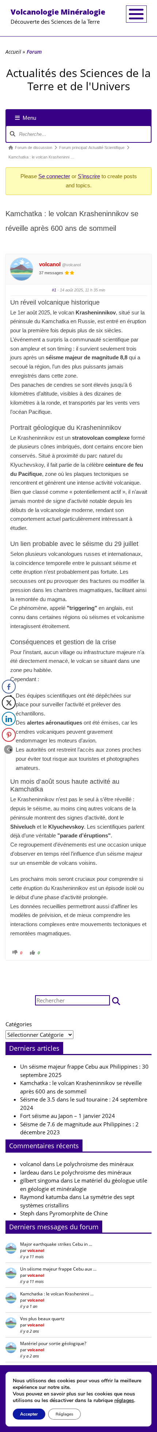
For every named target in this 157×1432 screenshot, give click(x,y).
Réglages (64, 1414)
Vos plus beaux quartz (42, 1318)
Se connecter (54, 176)
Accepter (29, 1414)
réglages (124, 1400)
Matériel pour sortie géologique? (53, 1343)
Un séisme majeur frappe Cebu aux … (58, 1269)
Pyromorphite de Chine (78, 1213)
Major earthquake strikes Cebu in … (56, 1244)
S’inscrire (89, 176)
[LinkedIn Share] (9, 719)
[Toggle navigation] (136, 14)
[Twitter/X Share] (9, 703)
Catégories (18, 1024)
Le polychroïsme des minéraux (95, 1164)
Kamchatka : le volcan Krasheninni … (56, 1294)
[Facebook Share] (9, 687)
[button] (116, 1000)
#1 (54, 290)
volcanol (50, 264)
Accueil (13, 51)
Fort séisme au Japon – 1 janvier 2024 (67, 1115)
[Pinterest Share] (9, 735)
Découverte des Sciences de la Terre (58, 16)
